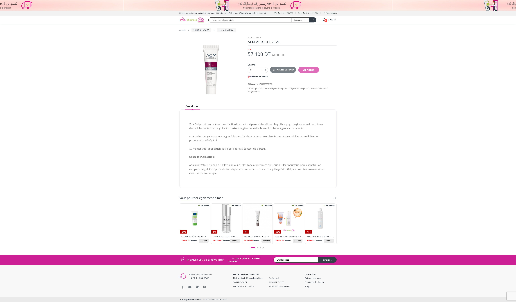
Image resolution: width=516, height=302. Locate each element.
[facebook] (182, 287)
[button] (300, 19)
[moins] (261, 70)
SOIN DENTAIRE (240, 282)
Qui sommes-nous (313, 278)
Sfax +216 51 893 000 (283, 13)
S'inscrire (327, 260)
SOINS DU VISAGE (254, 37)
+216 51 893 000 (199, 277)
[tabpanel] (195, 225)
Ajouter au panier (285, 69)
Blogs (307, 286)
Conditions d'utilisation (314, 282)
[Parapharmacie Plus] (187, 20)
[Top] (511, 297)
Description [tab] (192, 106)
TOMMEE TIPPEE (276, 282)
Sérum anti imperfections (280, 286)
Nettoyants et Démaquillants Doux (248, 278)
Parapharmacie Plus (191, 299)
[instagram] (204, 287)
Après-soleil (274, 278)
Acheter (308, 70)
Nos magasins (331, 13)
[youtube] (190, 287)
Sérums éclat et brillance (243, 286)
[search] (312, 19)
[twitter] (197, 287)
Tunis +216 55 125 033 (308, 13)
